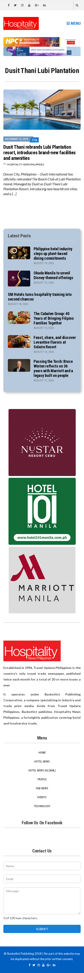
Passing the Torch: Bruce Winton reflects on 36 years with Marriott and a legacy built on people (53, 368)
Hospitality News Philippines (25, 164)
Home (42, 752)
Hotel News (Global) (42, 770)
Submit (42, 929)
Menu (75, 23)
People (42, 779)
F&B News (42, 788)
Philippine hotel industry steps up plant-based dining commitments (53, 253)
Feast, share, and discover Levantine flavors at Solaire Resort (55, 342)
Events (42, 797)
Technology (42, 806)
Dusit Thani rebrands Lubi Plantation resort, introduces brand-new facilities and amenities (39, 152)
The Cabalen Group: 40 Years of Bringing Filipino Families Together (54, 318)
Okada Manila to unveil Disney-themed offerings (53, 275)
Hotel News (42, 761)
